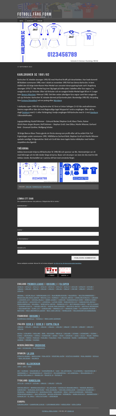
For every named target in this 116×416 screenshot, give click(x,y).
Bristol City (45, 298)
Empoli (37, 335)
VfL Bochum (51, 388)
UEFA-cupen (76, 404)
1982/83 (36, 289)
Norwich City (62, 304)
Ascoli (20, 333)
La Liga (30, 353)
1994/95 (20, 291)
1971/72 (28, 287)
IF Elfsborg (78, 371)
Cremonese (28, 335)
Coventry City (24, 300)
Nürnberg (58, 101)
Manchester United (87, 302)
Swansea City (58, 308)
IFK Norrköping (60, 373)
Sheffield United (73, 306)
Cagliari (67, 333)
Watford (20, 311)
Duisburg (26, 113)
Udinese (20, 340)
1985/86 (59, 289)
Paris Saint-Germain (53, 319)
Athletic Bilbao (23, 356)
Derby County (51, 300)
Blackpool (73, 295)
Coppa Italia (52, 324)
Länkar (39, 21)
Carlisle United (67, 298)
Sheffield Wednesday (90, 306)
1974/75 (51, 287)
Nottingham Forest (78, 304)
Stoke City (36, 308)
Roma (74, 338)
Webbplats (21, 248)
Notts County (93, 304)
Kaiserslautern (46, 392)
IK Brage (25, 371)
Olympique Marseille (25, 319)
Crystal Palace (38, 300)
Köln (66, 392)
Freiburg (21, 392)
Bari (43, 333)
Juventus (69, 335)
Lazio (76, 335)
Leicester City (35, 302)
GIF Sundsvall (73, 373)
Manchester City (70, 302)
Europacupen (22, 404)
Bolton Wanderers (86, 295)
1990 (19, 366)
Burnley (55, 298)
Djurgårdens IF (48, 371)
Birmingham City (43, 295)
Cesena (93, 333)
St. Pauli (31, 396)
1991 (24, 366)
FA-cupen (64, 284)
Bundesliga (37, 187)
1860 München (40, 394)
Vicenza (36, 340)
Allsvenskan (33, 363)
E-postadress (23, 239)
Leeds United (22, 302)
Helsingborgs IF (36, 373)
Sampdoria (82, 338)
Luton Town (57, 302)
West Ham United (54, 311)
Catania (75, 333)
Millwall (35, 304)
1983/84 (43, 289)
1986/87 (67, 289)
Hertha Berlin (23, 388)
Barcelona (36, 356)
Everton (62, 300)
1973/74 (43, 287)
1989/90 (90, 327)
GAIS (57, 371)
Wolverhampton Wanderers (84, 311)
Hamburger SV (32, 392)
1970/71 (20, 287)
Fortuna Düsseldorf (29, 101)
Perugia (36, 338)
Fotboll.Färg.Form (34, 14)
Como (19, 335)
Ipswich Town (90, 300)
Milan (89, 335)
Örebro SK (39, 375)
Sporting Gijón (58, 356)
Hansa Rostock (79, 394)
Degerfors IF (35, 371)
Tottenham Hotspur (87, 308)
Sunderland (46, 308)
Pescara (44, 338)
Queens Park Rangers (56, 306)
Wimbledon (67, 311)
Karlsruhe (47, 187)
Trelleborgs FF (86, 373)
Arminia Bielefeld (38, 388)
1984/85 (51, 289)
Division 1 (51, 284)
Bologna (50, 333)
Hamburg (94, 113)
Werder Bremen (86, 388)
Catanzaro (84, 333)
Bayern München (29, 95)
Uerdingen (53, 396)
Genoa (55, 335)
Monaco (39, 319)
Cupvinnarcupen (53, 404)
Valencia (35, 358)
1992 (29, 366)
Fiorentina (46, 335)
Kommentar (22, 206)
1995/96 (20, 329)
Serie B (40, 324)
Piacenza (52, 338)
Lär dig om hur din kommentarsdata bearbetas (67, 263)
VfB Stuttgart (42, 396)
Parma (28, 338)
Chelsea (95, 298)
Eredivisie (40, 345)
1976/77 (67, 287)
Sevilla (96, 356)
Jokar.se (70, 411)
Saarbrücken (92, 394)
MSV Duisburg (51, 390)
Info (21, 21)
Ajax (19, 348)
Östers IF (58, 375)
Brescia (59, 333)
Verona (28, 340)
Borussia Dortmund (36, 390)
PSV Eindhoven (39, 348)
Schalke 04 (21, 396)
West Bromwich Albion (35, 311)
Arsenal (20, 295)
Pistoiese (66, 338)
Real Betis (46, 356)
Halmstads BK (90, 371)
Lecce (82, 335)
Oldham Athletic (25, 306)
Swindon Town (71, 308)
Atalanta (27, 333)
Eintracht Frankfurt (85, 390)
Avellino (36, 333)
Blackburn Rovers (59, 295)
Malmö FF (48, 373)
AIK (18, 371)
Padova (21, 338)
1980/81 (20, 289)
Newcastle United (48, 304)
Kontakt (30, 21)
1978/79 (82, 287)
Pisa (59, 338)
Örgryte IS (49, 375)
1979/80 (90, 287)
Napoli (96, 335)
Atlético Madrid (72, 356)
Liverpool (46, 302)
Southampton (24, 308)
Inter (61, 335)
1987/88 (74, 289)
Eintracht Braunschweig (68, 388)
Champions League (37, 404)
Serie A (29, 324)
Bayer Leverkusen (76, 392)
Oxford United (40, 306)
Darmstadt (21, 390)
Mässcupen (65, 404)
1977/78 (74, 287)
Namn (20, 230)
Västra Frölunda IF (25, 375)
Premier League (35, 284)
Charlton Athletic (82, 298)
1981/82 (29, 187)
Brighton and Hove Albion (28, 298)
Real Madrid (86, 356)
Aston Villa (30, 295)
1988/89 (82, 289)
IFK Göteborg (66, 371)
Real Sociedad (24, 358)
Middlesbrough (23, 304)
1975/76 (59, 287)
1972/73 (36, 287)
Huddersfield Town (75, 300)
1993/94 (90, 289)
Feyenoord (27, 348)
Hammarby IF (22, 373)
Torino (92, 338)
